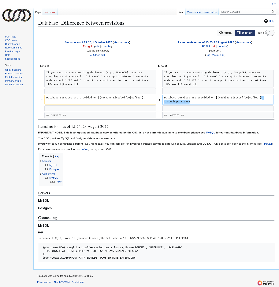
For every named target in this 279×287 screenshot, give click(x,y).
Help (271, 21)
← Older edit (97, 54)
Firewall (267, 143)
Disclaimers (78, 282)
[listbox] (236, 33)
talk (97, 46)
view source (121, 42)
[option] (226, 33)
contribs (106, 46)
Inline (261, 32)
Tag (208, 54)
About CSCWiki (62, 282)
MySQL (210, 132)
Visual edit (218, 54)
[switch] (269, 33)
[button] (226, 33)
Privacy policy (44, 282)
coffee (84, 149)
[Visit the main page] (17, 15)
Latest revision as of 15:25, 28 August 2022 (206, 42)
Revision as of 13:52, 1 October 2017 (88, 42)
